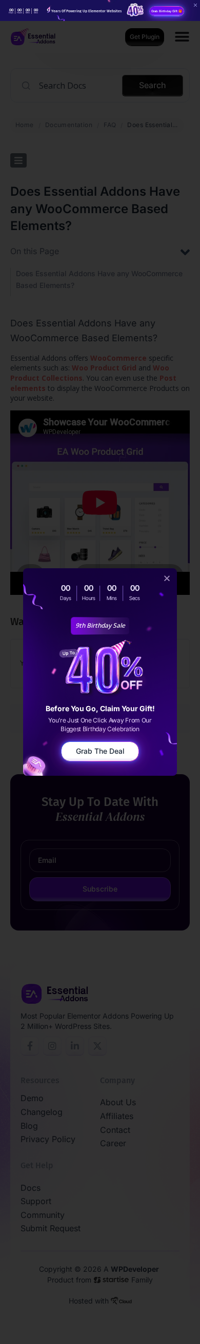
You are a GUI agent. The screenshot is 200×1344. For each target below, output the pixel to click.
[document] (100, 672)
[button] (167, 578)
